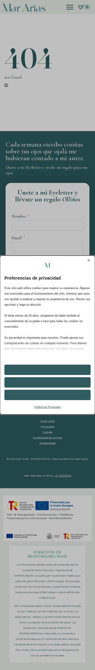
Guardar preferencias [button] (47, 395)
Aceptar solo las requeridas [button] (47, 382)
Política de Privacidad (47, 407)
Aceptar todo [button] (48, 369)
